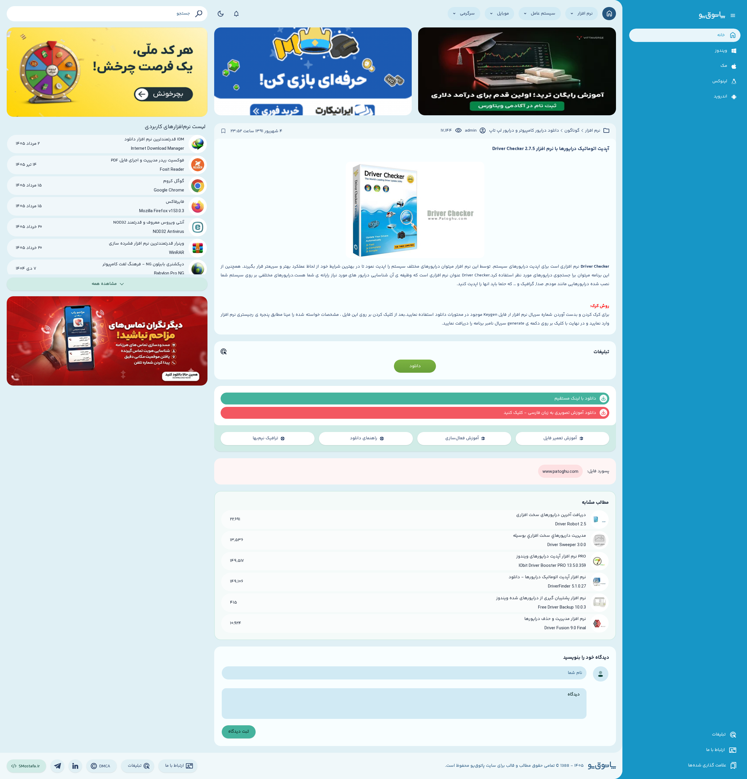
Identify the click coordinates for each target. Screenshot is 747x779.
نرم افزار (592, 131)
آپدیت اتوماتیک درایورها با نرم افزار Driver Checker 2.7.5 (550, 149)
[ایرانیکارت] (313, 72)
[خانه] (609, 13)
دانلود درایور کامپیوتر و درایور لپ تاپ (524, 131)
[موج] (517, 72)
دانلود (415, 366)
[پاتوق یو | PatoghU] (712, 15)
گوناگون (572, 131)
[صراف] (107, 72)
